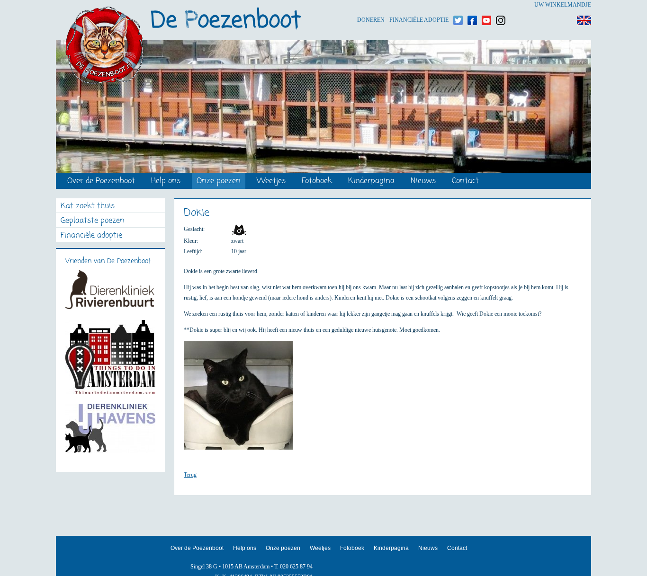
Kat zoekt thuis (88, 206)
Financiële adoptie (419, 5)
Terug (190, 474)
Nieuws (423, 181)
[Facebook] (472, 5)
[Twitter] (458, 5)
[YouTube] (486, 5)
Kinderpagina (371, 181)
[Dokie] (243, 399)
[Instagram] (500, 5)
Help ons (165, 181)
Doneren (371, 5)
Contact (465, 181)
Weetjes (271, 181)
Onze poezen (219, 181)
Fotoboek (317, 181)
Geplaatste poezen (93, 221)
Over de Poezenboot (101, 181)
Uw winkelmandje (562, 4)
